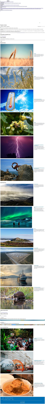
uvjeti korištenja (6, 399)
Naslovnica (8, 0)
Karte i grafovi (2, 4)
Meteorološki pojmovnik (19, 6)
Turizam (23, 6)
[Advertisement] (22, 17)
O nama (1, 9)
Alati (1, 7)
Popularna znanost (15, 6)
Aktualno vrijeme (2, 2)
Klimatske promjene (7, 6)
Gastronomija (25, 6)
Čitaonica (1, 5)
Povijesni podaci (2, 3)
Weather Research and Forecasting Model (21, 32)
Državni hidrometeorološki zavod (4, 312)
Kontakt (3, 10)
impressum (9, 399)
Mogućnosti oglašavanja (9, 10)
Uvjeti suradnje (5, 10)
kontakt (12, 399)
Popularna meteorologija (2, 6)
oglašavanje (2, 399)
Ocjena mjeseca (11, 6)
